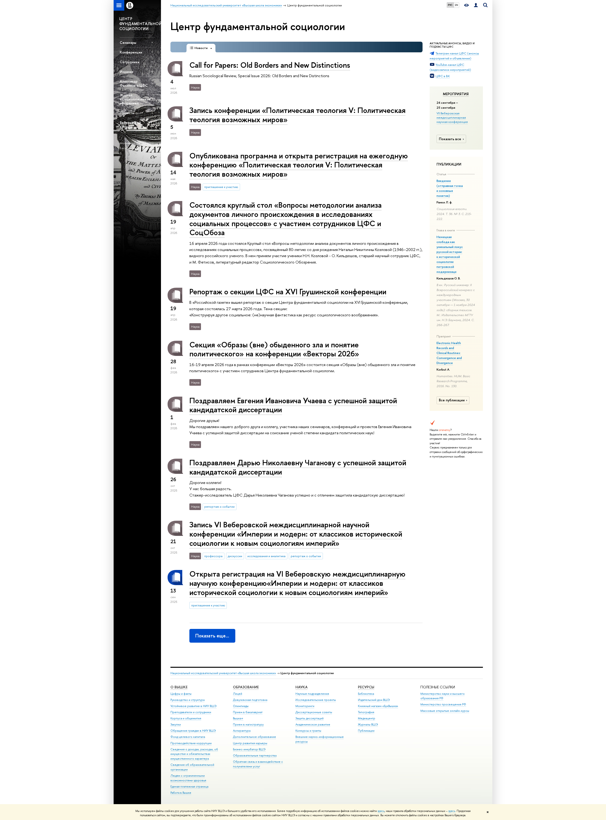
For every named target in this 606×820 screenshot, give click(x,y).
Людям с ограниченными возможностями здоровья (188, 778)
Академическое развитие (312, 724)
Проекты (127, 113)
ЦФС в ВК (443, 76)
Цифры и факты (181, 694)
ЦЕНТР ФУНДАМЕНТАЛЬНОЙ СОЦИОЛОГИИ (140, 23)
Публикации (366, 731)
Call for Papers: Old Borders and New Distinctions (269, 65)
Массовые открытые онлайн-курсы (444, 711)
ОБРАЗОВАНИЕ (246, 687)
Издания (126, 71)
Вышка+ (238, 718)
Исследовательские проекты (315, 700)
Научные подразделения (312, 694)
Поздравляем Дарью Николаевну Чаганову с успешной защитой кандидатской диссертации (297, 467)
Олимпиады (241, 706)
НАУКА (301, 687)
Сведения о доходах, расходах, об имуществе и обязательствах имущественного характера (194, 754)
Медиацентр (366, 718)
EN (456, 5)
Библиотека (366, 694)
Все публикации (452, 400)
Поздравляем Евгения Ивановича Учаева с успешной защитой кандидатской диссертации (293, 405)
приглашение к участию (221, 187)
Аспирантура (241, 731)
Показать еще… (212, 635)
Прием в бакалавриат (248, 712)
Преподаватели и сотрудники (190, 712)
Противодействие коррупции (191, 743)
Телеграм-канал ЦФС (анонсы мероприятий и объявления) (454, 55)
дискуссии (235, 556)
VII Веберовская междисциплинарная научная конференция (452, 117)
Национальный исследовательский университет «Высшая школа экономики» (223, 673)
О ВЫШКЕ (178, 687)
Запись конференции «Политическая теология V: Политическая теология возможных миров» (297, 115)
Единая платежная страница (189, 786)
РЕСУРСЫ (366, 687)
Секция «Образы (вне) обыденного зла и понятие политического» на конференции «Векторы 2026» (274, 349)
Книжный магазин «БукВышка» (378, 706)
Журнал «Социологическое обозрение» (135, 99)
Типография (366, 712)
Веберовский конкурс (130, 124)
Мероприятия (456, 94)
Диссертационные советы (313, 712)
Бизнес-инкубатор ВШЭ (249, 749)
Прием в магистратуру (248, 724)
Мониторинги (304, 706)
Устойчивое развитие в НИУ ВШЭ (193, 706)
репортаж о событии (219, 506)
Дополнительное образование (254, 737)
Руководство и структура (187, 700)
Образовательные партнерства (254, 755)
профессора (213, 556)
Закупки (175, 724)
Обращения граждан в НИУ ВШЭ (193, 731)
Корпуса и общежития (185, 718)
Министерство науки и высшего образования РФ (442, 696)
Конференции (131, 52)
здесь (381, 811)
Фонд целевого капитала (187, 737)
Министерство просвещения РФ (443, 704)
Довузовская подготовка (250, 700)
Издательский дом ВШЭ (374, 700)
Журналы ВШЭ (368, 724)
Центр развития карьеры (250, 743)
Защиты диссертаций (309, 718)
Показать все (450, 138)
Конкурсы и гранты (308, 731)
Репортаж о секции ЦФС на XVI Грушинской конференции (287, 291)
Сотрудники (129, 62)
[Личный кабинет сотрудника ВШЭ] (475, 5)
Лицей (237, 694)
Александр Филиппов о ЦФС (134, 83)
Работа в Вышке (180, 793)
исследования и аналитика (266, 556)
